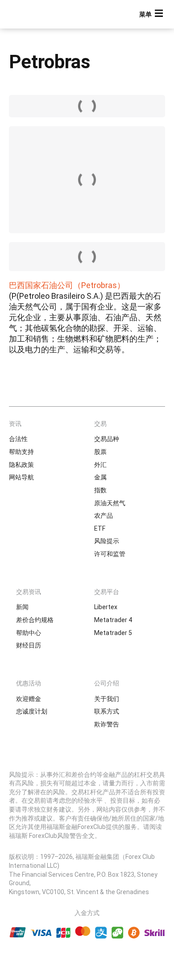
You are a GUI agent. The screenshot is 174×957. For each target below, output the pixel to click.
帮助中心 (28, 632)
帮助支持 (21, 451)
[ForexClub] (38, 14)
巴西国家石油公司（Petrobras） (67, 285)
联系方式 (106, 711)
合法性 (18, 438)
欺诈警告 (106, 724)
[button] (152, 14)
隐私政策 (21, 464)
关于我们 (106, 698)
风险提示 (106, 540)
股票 (100, 451)
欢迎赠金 (28, 698)
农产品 (103, 515)
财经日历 (28, 645)
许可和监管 (109, 553)
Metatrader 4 (113, 619)
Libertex (105, 606)
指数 (100, 490)
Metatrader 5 (113, 632)
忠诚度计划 (31, 711)
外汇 (100, 464)
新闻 (22, 606)
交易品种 (106, 438)
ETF (99, 528)
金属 (100, 477)
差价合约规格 (35, 619)
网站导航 (21, 477)
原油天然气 (109, 503)
